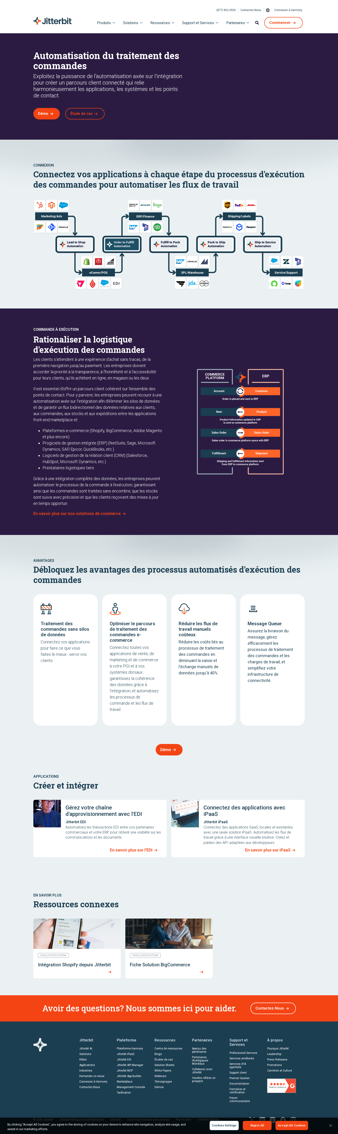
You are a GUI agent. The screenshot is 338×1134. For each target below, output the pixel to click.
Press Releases (277, 1059)
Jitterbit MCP (125, 1070)
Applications (87, 1065)
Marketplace (124, 1081)
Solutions (85, 1054)
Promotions (274, 1065)
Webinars (160, 1076)
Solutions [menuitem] (130, 23)
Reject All (257, 1125)
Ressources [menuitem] (160, 23)
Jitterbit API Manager (130, 1065)
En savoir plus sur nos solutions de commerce (77, 513)
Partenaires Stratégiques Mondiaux (200, 1060)
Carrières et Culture (279, 1070)
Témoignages (163, 1081)
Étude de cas (81, 113)
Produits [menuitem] (104, 23)
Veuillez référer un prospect (203, 1079)
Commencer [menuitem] (280, 22)
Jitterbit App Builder (129, 1076)
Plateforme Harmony (130, 1048)
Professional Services (243, 1053)
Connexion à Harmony (288, 10)
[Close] (331, 1125)
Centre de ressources (168, 1048)
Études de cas (164, 1059)
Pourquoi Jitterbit (278, 1048)
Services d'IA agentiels (237, 1065)
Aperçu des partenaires (199, 1050)
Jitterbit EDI (124, 1059)
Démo (43, 113)
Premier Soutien (239, 1078)
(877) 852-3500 (226, 10)
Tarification (124, 1092)
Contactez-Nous (251, 10)
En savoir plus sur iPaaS (267, 850)
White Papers (163, 1070)
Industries (85, 1070)
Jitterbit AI (85, 1048)
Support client (238, 1072)
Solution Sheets (165, 1065)
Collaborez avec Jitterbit (202, 1071)
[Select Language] (268, 10)
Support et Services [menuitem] (198, 23)
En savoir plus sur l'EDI (131, 850)
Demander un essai (91, 1076)
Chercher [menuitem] (257, 22)
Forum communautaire (239, 1099)
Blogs (158, 1054)
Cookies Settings (224, 1125)
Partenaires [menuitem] (235, 23)
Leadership (274, 1054)
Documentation (239, 1083)
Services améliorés (241, 1058)
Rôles (83, 1059)
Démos (159, 1087)
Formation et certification (237, 1091)
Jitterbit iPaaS (125, 1054)
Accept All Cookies (292, 1125)
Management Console (131, 1087)
